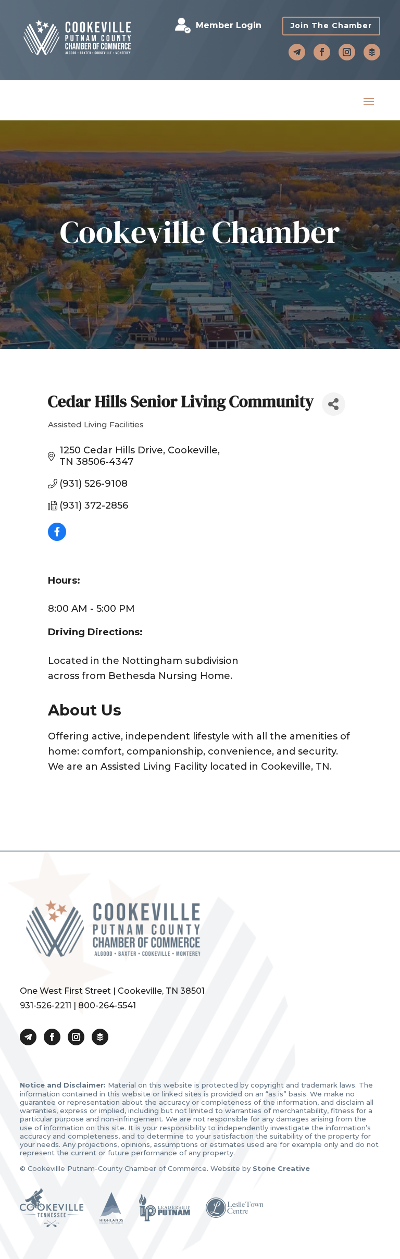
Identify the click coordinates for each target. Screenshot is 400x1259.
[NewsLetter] (372, 52)
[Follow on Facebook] (322, 52)
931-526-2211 (45, 1005)
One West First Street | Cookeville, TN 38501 (112, 991)
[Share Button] (333, 404)
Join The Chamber (331, 25)
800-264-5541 (107, 1005)
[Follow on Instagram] (347, 52)
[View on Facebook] (57, 538)
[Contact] (297, 52)
